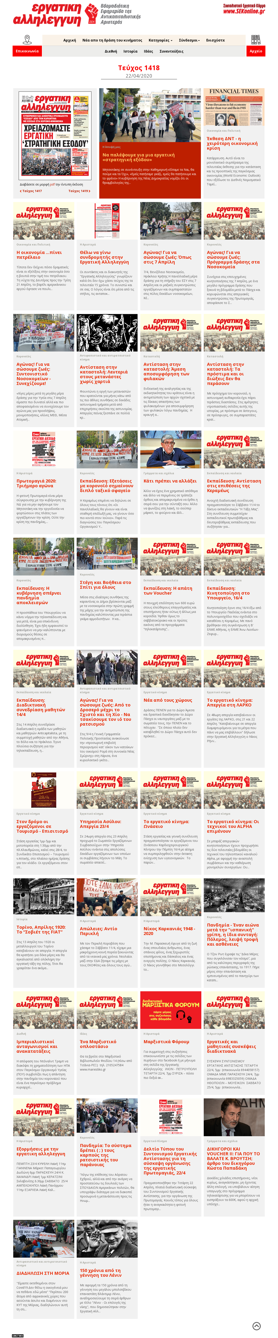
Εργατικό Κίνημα (155, 1141)
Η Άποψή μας (112, 147)
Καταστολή (152, 356)
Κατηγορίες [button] (159, 40)
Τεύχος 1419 (78, 191)
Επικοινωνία (27, 51)
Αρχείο (256, 51)
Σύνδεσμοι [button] (188, 40)
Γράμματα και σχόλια (159, 473)
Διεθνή (111, 51)
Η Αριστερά (88, 244)
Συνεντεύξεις (172, 51)
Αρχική (69, 40)
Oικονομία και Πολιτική (223, 131)
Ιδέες (148, 51)
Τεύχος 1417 (32, 191)
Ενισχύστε (215, 40)
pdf (52, 184)
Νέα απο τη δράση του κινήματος (112, 40)
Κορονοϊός (151, 244)
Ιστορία (130, 51)
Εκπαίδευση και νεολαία (224, 473)
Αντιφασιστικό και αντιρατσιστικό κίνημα (105, 357)
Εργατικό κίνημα (155, 692)
